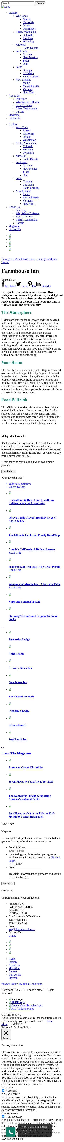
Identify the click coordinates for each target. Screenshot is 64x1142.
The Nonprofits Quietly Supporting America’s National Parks (30, 797)
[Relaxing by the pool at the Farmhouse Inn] (10, 242)
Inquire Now (9, 471)
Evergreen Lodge (19, 710)
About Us (14, 965)
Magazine (14, 968)
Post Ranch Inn (18, 739)
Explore (13, 961)
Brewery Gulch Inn (20, 667)
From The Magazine (16, 753)
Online (12, 935)
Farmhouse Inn (18, 682)
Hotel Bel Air (16, 653)
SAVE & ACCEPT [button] (12, 1138)
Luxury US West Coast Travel (18, 259)
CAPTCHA (15, 863)
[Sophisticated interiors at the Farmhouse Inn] (10, 246)
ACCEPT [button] (17, 1024)
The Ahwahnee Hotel (21, 696)
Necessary (11, 1090)
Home (12, 958)
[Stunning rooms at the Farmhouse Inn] (10, 239)
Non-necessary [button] (9, 1113)
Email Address (17, 847)
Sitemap (13, 977)
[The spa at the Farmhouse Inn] (10, 249)
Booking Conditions (30, 983)
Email (12, 867)
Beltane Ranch (17, 725)
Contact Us (15, 974)
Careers (13, 971)
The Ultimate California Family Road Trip (34, 535)
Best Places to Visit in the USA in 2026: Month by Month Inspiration (32, 815)
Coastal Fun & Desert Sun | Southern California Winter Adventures (31, 502)
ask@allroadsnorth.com (22, 929)
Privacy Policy (9, 983)
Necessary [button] (7, 1087)
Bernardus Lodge (19, 639)
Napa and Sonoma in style (24, 601)
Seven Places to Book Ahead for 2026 (31, 781)
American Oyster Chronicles (26, 767)
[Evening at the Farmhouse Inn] (10, 235)
